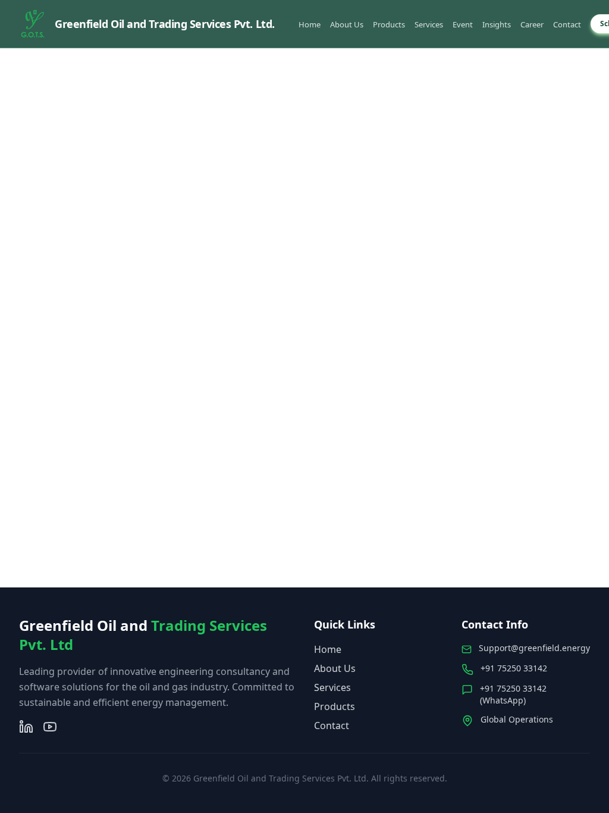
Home (310, 24)
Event (463, 24)
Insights (496, 24)
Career (532, 24)
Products (389, 24)
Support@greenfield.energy (534, 647)
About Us (346, 24)
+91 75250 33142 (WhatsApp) (513, 694)
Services (429, 24)
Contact (567, 24)
